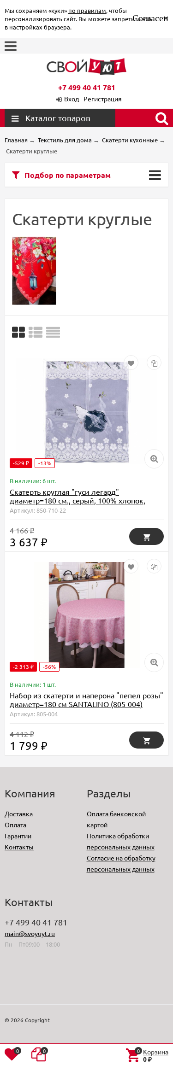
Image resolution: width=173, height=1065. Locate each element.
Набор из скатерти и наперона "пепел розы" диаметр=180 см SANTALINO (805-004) (86, 699)
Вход (71, 98)
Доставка (19, 813)
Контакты (19, 847)
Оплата (15, 824)
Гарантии (18, 835)
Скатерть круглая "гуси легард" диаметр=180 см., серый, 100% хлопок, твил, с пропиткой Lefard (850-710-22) (77, 500)
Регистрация (103, 98)
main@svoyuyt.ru (30, 933)
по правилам (87, 10)
